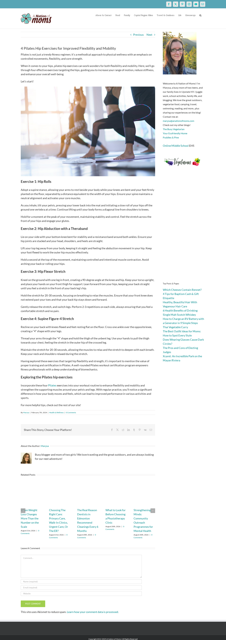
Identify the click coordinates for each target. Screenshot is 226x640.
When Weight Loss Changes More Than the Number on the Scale (30, 518)
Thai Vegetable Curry (175, 327)
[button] (200, 15)
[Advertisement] (184, 229)
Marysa (26, 412)
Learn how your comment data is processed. (93, 612)
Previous (138, 34)
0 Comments (71, 412)
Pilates (52, 385)
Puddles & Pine (171, 137)
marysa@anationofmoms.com (178, 120)
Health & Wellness (56, 412)
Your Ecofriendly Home (175, 133)
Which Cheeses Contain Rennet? (182, 289)
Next (149, 34)
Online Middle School (176, 145)
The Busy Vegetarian (173, 129)
